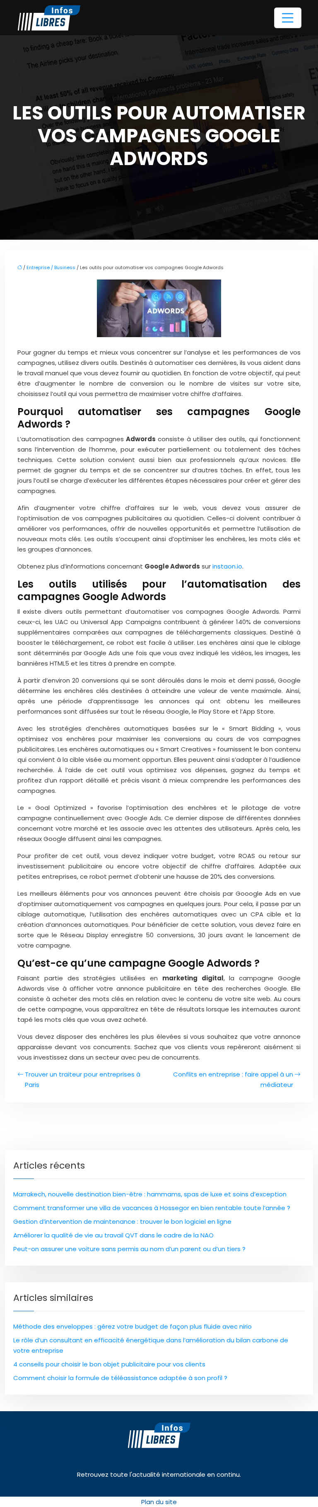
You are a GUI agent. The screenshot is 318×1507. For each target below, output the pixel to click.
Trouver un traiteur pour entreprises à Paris (82, 1079)
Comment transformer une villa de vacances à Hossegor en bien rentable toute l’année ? (151, 1207)
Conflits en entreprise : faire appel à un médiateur (233, 1079)
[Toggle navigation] (287, 17)
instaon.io (227, 566)
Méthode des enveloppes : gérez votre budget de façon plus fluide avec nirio (132, 1326)
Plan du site (159, 1501)
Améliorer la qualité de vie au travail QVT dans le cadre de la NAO (113, 1235)
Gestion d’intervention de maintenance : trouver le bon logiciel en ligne (122, 1221)
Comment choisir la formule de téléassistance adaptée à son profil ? (120, 1377)
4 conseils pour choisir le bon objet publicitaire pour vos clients (109, 1364)
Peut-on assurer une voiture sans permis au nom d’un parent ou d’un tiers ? (129, 1248)
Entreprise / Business (50, 267)
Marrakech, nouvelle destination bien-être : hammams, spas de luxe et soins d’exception (150, 1194)
